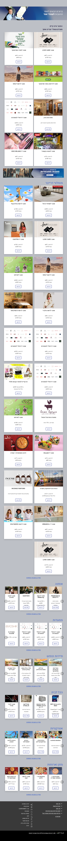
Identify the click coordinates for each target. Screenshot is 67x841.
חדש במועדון (25, 804)
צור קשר (58, 804)
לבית (27, 826)
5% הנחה (48, 129)
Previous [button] (6, 601)
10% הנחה (55, 607)
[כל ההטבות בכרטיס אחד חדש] (33, 173)
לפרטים (11, 680)
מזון (28, 816)
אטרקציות (26, 806)
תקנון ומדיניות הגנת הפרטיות (53, 811)
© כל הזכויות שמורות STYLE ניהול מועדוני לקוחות (42, 833)
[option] (11, 598)
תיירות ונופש (25, 818)
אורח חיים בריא (25, 823)
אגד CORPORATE (24, 809)
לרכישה (48, 62)
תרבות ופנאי (26, 821)
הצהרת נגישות (56, 806)
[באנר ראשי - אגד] (33, 13)
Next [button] (62, 601)
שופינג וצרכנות (25, 814)
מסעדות (27, 811)
